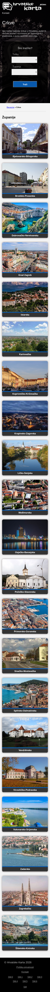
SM (25, 987)
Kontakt (5, 13)
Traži (25, 84)
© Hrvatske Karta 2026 (17, 962)
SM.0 (10, 977)
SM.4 (15, 981)
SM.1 (20, 977)
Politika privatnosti (25, 967)
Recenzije (10, 107)
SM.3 (39, 977)
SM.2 (29, 977)
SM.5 (25, 981)
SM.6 (34, 981)
